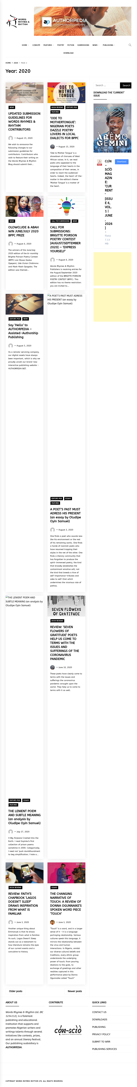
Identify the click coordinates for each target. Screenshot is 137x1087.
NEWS (95, 45)
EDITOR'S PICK (71, 107)
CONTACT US (99, 1012)
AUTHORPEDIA (14, 1047)
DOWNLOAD (69, 53)
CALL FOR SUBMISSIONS (60, 221)
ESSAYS (68, 498)
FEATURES (47, 45)
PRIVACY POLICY (101, 1034)
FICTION (70, 45)
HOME (24, 45)
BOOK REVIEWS (57, 107)
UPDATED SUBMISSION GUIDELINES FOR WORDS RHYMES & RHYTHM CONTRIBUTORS (24, 121)
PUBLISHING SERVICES (104, 1049)
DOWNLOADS (99, 1019)
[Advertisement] (112, 269)
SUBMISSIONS (83, 45)
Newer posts (75, 991)
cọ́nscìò (36, 45)
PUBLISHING (108, 45)
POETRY (60, 45)
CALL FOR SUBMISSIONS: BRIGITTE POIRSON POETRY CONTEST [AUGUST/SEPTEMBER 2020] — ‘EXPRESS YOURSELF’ (65, 239)
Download (121, 162)
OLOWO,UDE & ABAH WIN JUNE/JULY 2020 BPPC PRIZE (23, 231)
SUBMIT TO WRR (101, 1041)
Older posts (15, 991)
